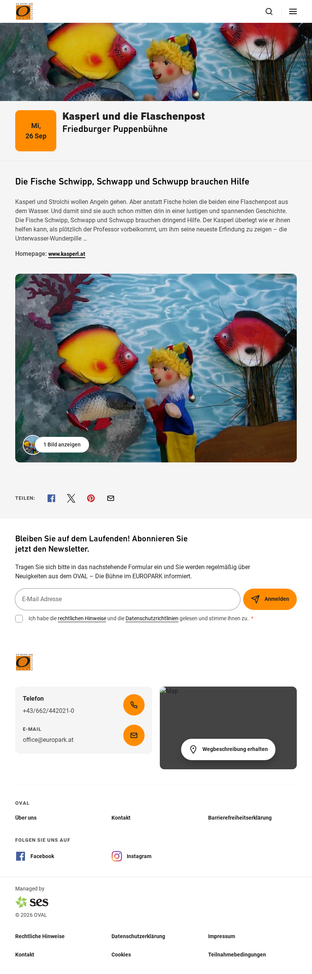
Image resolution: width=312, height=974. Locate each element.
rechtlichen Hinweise (82, 618)
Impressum (221, 936)
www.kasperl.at (66, 254)
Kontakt (24, 954)
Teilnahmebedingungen (237, 954)
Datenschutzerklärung (138, 936)
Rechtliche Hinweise (40, 936)
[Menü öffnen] (293, 11)
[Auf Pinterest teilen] (91, 498)
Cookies (121, 954)
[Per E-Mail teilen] (110, 498)
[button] (57, 445)
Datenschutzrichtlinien (152, 618)
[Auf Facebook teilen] (51, 498)
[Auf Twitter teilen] (71, 498)
